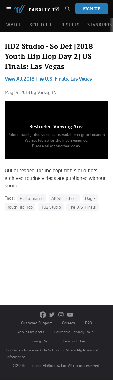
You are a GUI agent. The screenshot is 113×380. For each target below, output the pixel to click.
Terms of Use (74, 341)
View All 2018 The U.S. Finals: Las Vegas (48, 78)
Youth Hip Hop (20, 207)
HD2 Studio (50, 207)
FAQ (88, 322)
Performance (32, 198)
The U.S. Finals (82, 207)
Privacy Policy (40, 341)
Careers (68, 322)
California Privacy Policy (75, 332)
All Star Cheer (64, 198)
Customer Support (36, 322)
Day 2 (90, 198)
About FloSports (30, 332)
